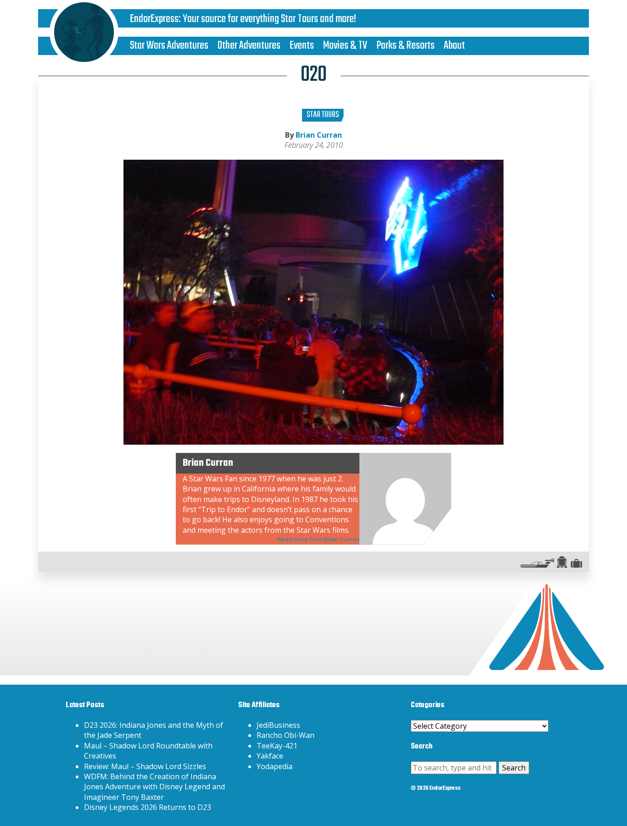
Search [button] (514, 768)
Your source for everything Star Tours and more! (269, 19)
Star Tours (323, 115)
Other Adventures (249, 46)
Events (302, 46)
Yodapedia (274, 766)
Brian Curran (319, 135)
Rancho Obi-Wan (285, 735)
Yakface (270, 756)
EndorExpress (154, 19)
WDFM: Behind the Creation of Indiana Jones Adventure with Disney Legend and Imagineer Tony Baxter (154, 786)
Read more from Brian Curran (318, 539)
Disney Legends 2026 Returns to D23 (147, 807)
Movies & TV (345, 46)
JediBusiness (278, 725)
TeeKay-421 (277, 746)
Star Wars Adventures (169, 46)
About (454, 46)
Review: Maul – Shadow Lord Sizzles (145, 766)
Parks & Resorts (405, 46)
